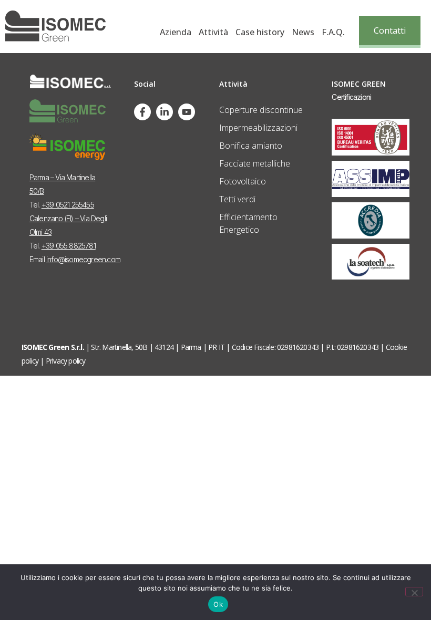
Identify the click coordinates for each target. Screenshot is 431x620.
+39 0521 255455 (68, 204)
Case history (259, 32)
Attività (213, 32)
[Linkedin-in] (164, 112)
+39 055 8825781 (69, 245)
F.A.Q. (333, 32)
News (303, 32)
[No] (414, 591)
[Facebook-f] (142, 112)
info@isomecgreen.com (83, 259)
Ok (218, 604)
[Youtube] (186, 112)
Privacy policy (66, 361)
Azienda (175, 32)
